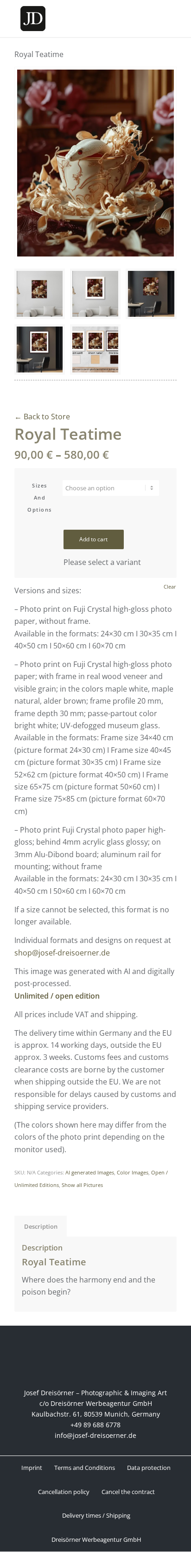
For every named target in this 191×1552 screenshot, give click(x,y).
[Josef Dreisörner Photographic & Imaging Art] (79, 18)
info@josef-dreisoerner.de (95, 1435)
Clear (170, 586)
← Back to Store (42, 416)
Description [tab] (40, 1226)
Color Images (132, 1172)
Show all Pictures (82, 1184)
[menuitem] (31, 1468)
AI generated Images (89, 1172)
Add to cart (93, 539)
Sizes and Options (39, 497)
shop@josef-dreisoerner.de (62, 953)
